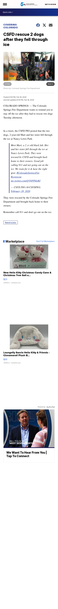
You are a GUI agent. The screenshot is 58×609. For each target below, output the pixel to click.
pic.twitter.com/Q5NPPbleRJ (25, 180)
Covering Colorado (10, 26)
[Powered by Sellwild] (50, 407)
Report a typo (10, 222)
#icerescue (16, 176)
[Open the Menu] (4, 4)
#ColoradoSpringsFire (28, 172)
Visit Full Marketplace (45, 241)
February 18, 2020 (20, 191)
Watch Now (50, 4)
